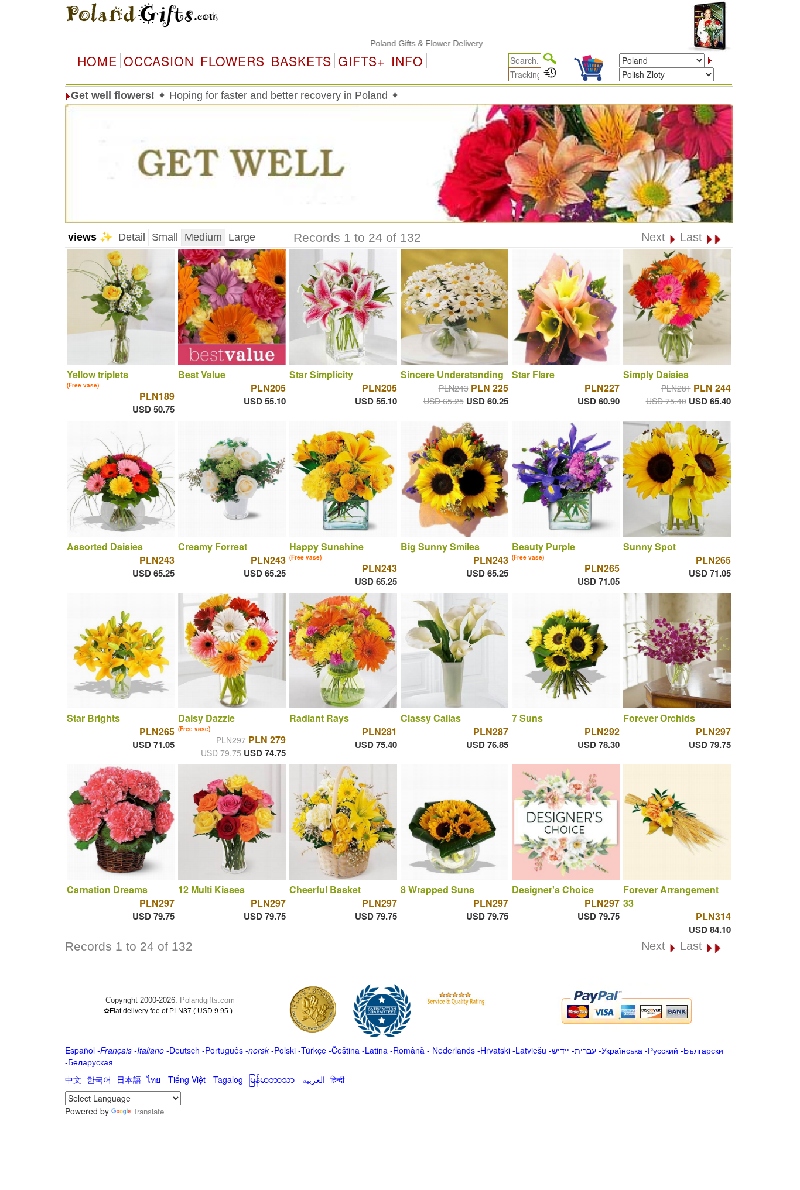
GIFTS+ (361, 60)
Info (407, 60)
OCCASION (159, 60)
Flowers (232, 60)
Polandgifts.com (207, 1000)
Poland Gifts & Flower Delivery (395, 43)
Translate (148, 1111)
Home (97, 60)
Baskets (301, 60)
